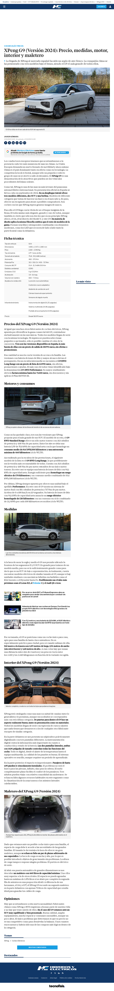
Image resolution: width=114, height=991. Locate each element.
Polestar (37, 583)
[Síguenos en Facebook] (51, 973)
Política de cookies (66, 978)
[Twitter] (9, 142)
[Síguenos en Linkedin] (59, 973)
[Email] (24, 142)
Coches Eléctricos (13, 46)
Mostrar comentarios (37, 947)
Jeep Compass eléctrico (88, 2)
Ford (24, 2)
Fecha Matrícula (80, 978)
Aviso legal (53, 978)
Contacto (44, 978)
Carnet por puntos (16, 2)
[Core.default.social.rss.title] (63, 973)
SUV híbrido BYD (33, 2)
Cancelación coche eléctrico (63, 2)
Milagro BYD (100, 2)
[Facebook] (5, 142)
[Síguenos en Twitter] (55, 973)
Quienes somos (33, 978)
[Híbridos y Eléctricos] (57, 968)
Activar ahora (60, 152)
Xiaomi (76, 2)
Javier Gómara (11, 137)
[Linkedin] (13, 142)
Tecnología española (47, 2)
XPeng (6, 941)
